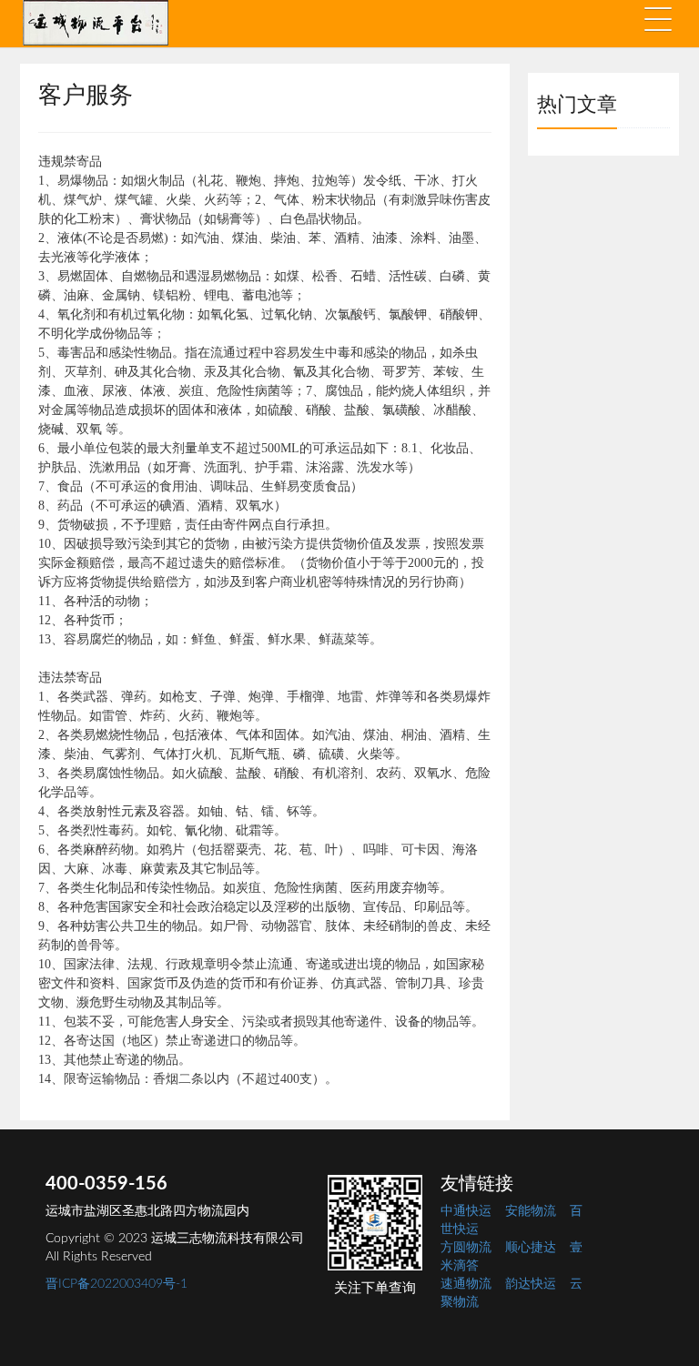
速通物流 (466, 1284)
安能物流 (530, 1211)
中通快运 (466, 1211)
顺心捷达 (530, 1247)
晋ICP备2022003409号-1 (116, 1284)
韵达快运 (530, 1284)
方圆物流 (466, 1247)
